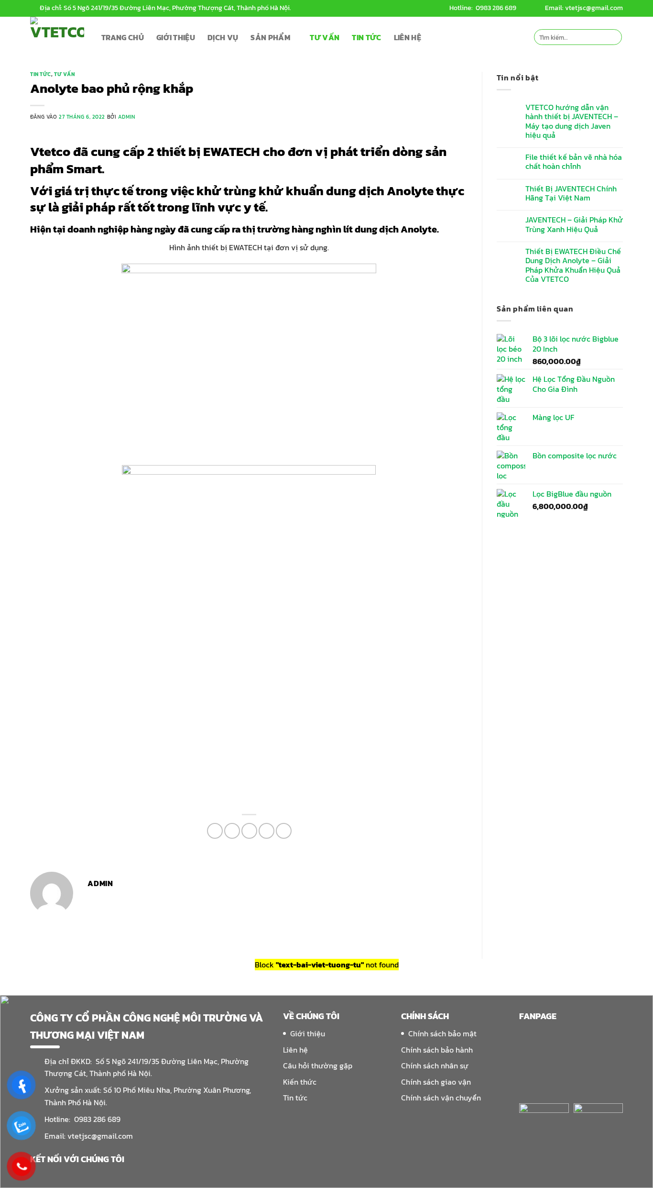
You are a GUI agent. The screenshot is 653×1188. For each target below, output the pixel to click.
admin (126, 117)
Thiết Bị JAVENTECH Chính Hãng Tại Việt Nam (571, 193)
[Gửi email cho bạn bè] (249, 831)
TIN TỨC (366, 37)
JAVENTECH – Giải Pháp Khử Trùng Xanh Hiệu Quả (574, 224)
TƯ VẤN (324, 37)
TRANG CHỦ (122, 37)
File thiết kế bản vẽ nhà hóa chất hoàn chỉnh (573, 162)
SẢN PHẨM (270, 37)
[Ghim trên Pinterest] (266, 831)
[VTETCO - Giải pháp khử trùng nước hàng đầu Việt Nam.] (58, 37)
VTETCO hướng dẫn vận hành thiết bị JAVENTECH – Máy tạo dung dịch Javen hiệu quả (571, 121)
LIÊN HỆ (407, 37)
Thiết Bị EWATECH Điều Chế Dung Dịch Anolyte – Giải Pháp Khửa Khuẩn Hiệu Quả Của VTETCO (573, 265)
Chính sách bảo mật (442, 1033)
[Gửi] (613, 37)
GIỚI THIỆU (175, 37)
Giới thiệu (307, 1033)
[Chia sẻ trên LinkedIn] (284, 831)
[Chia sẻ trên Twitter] (232, 831)
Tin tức (40, 74)
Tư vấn (64, 74)
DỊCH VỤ (222, 37)
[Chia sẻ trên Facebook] (215, 831)
